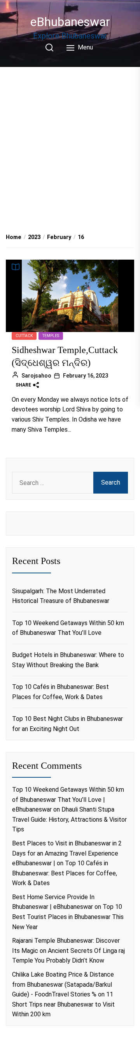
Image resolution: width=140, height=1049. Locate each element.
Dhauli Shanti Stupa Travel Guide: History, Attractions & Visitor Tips (69, 819)
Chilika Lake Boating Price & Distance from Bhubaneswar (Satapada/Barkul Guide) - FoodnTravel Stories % (63, 984)
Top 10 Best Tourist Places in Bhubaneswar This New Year (68, 916)
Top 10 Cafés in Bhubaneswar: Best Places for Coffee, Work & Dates (60, 692)
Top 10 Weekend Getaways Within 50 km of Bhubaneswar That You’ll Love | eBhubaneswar (68, 799)
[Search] (49, 47)
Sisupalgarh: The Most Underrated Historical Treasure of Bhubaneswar (60, 596)
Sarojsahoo (36, 376)
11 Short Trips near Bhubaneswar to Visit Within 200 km (63, 1004)
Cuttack (24, 336)
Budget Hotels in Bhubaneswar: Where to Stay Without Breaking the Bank (68, 660)
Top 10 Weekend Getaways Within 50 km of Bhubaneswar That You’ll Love (68, 628)
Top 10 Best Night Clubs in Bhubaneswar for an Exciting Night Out (67, 724)
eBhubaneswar (70, 21)
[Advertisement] (70, 141)
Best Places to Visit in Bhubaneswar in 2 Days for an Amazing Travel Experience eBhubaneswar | (67, 853)
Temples (50, 336)
